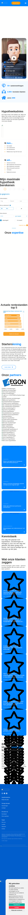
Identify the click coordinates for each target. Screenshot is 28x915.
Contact (3, 828)
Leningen (4, 807)
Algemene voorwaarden (6, 834)
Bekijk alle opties (5, 799)
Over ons (4, 822)
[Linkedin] (6, 793)
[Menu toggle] (25, 3)
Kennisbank (4, 814)
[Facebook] (4, 793)
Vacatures (4, 826)
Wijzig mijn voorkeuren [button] (16, 910)
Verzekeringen (5, 805)
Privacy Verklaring (14, 834)
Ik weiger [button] (17, 907)
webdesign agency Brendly (12, 838)
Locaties (3, 824)
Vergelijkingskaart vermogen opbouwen (13, 835)
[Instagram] (2, 793)
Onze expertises (5, 816)
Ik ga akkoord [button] (17, 904)
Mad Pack (20, 838)
